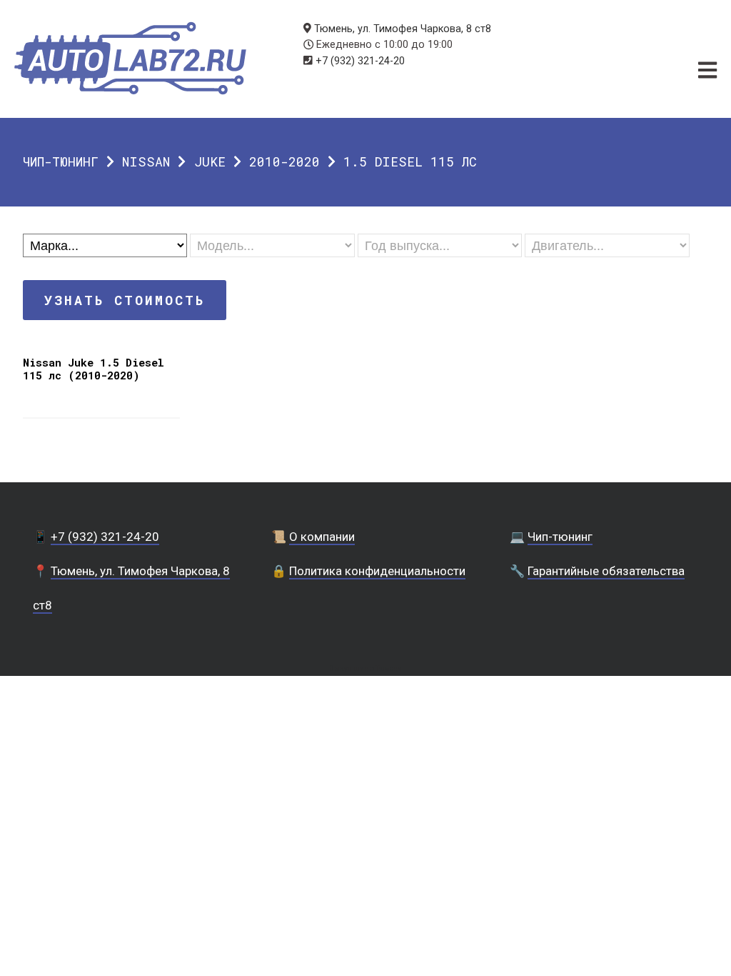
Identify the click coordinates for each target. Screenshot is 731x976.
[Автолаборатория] (130, 58)
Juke (210, 161)
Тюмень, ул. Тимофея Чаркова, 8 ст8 (402, 29)
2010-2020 (284, 161)
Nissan (146, 161)
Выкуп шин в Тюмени (365, 668)
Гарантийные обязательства (606, 571)
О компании (322, 536)
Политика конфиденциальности (377, 571)
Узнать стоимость (124, 300)
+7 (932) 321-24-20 (360, 61)
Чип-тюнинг (61, 161)
